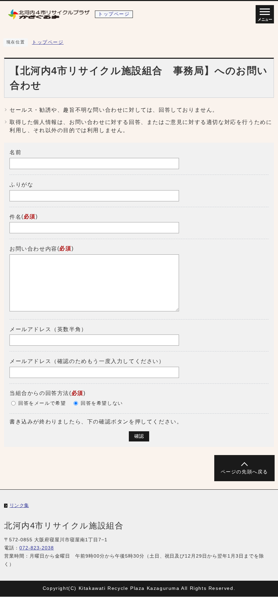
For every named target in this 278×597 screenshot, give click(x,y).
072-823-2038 (36, 547)
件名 (15, 216)
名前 (15, 152)
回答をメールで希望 (42, 403)
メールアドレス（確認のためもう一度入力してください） (87, 361)
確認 (139, 436)
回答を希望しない (102, 403)
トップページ (48, 42)
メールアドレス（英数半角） (48, 329)
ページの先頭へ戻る (244, 471)
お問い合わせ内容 (33, 249)
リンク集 (19, 505)
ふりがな (21, 184)
